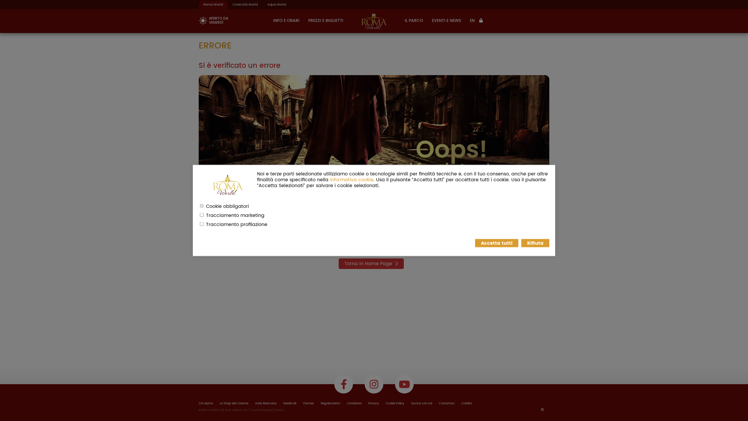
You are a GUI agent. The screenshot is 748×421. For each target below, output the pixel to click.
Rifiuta (535, 243)
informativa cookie (351, 180)
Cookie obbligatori (227, 206)
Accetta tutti (496, 243)
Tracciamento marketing (235, 215)
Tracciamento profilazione (236, 224)
